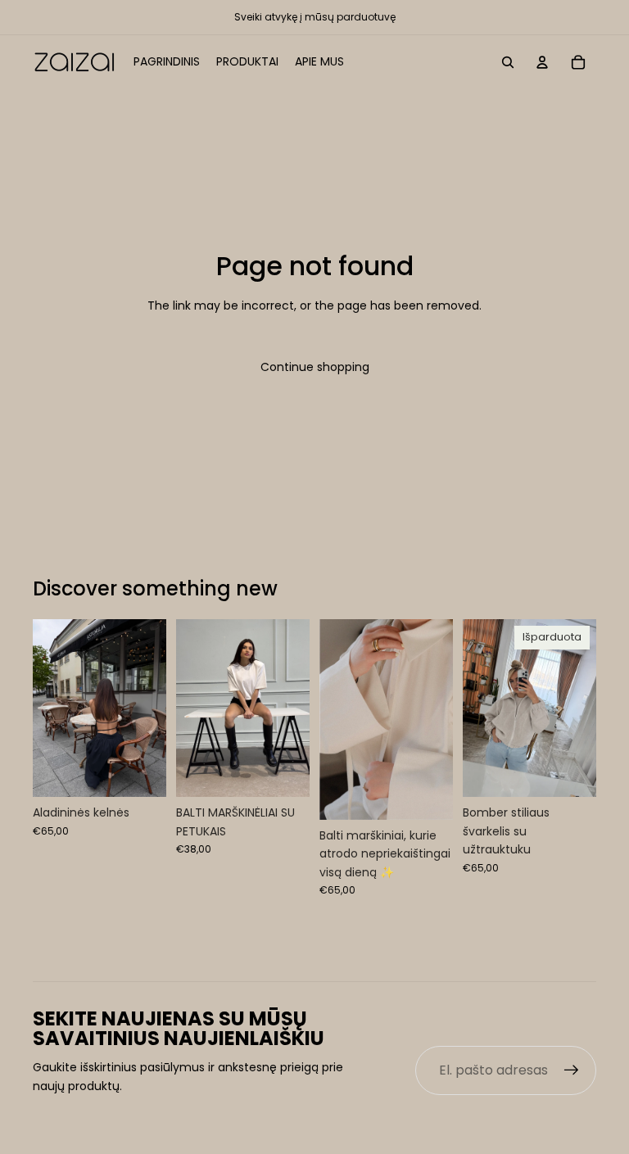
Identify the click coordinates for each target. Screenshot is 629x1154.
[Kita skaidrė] (153, 708)
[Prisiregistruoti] (571, 1070)
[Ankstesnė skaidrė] (45, 708)
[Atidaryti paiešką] (508, 62)
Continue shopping (314, 367)
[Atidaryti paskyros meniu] (542, 62)
